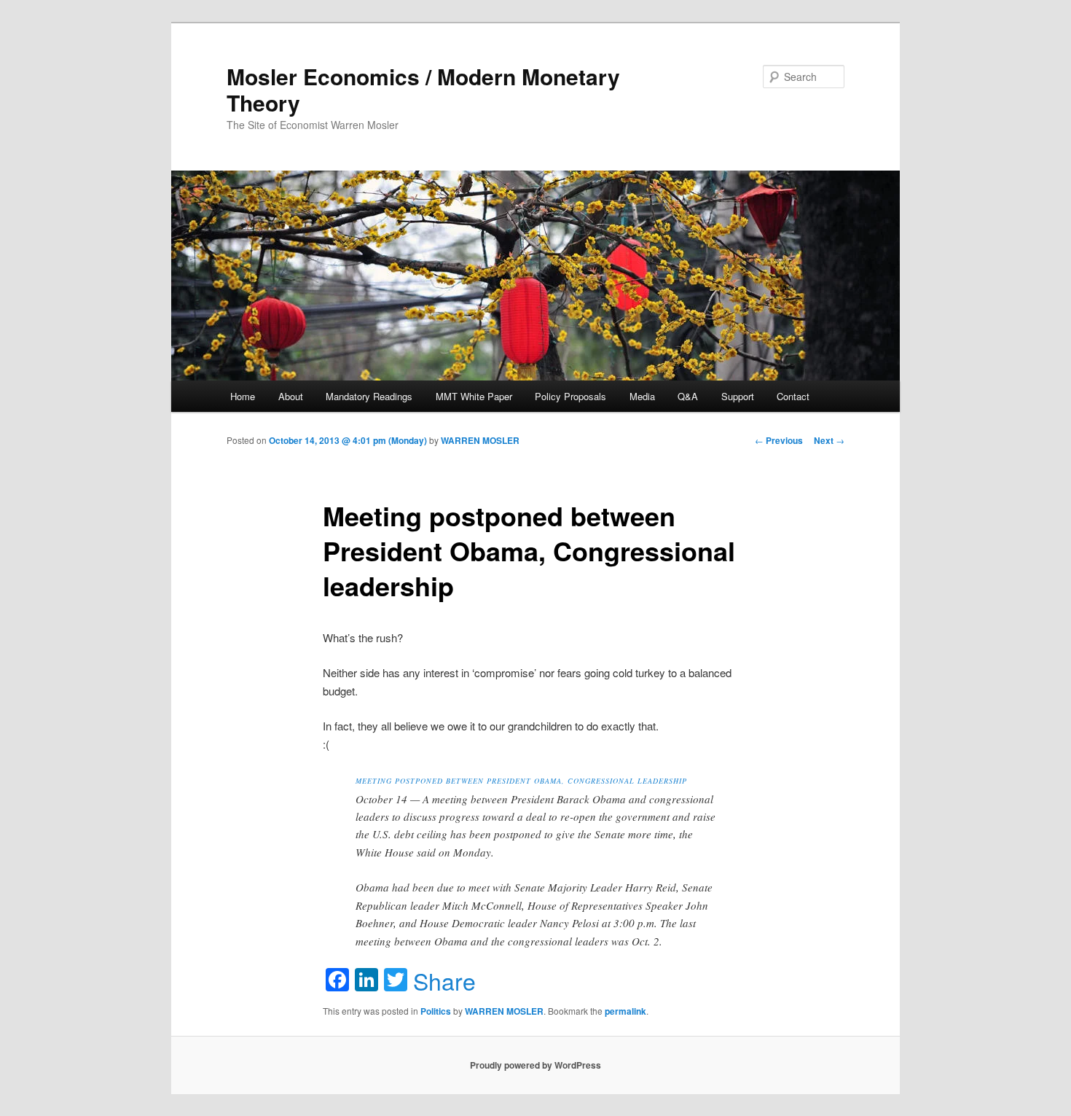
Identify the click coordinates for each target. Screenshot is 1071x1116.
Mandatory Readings (369, 396)
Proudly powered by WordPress (535, 1065)
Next (829, 440)
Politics (435, 1011)
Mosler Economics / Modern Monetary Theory (423, 89)
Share (444, 980)
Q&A (688, 396)
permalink (625, 1011)
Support (737, 396)
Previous (779, 440)
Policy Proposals (570, 396)
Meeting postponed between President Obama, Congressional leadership (521, 781)
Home (242, 396)
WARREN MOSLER (480, 440)
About (290, 396)
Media (642, 396)
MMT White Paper (474, 396)
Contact (793, 396)
